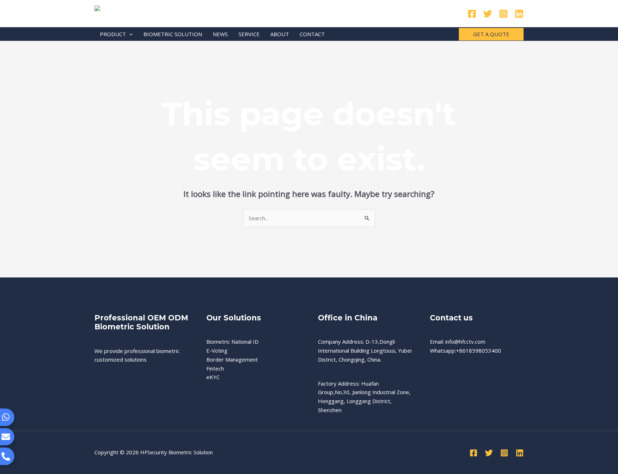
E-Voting (216, 350)
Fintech (215, 368)
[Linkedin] (519, 13)
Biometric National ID (232, 341)
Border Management (232, 359)
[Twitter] (487, 13)
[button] (129, 34)
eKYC (213, 377)
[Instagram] (503, 13)
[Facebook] (471, 13)
